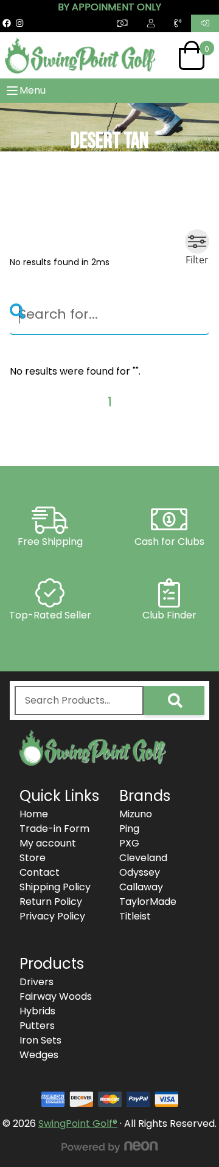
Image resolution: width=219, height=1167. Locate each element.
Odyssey (139, 872)
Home (33, 814)
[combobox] (79, 700)
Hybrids (37, 1011)
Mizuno (135, 814)
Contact (39, 872)
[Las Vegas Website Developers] (109, 1147)
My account (47, 843)
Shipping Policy (55, 887)
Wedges (38, 1055)
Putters (37, 1026)
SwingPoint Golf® (77, 1124)
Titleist (135, 916)
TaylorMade (147, 902)
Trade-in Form (54, 829)
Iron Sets (40, 1040)
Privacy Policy (52, 916)
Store (32, 858)
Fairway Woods (55, 996)
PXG (129, 843)
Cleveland (143, 858)
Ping (129, 829)
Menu (32, 90)
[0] (191, 56)
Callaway (141, 887)
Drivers (36, 982)
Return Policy (50, 902)
